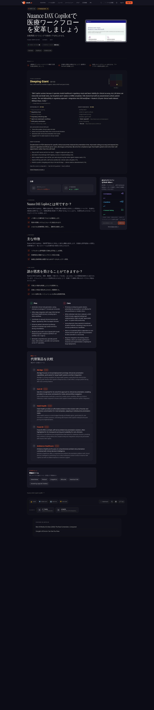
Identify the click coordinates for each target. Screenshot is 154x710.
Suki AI (42, 389)
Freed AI (42, 427)
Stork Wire (43, 2)
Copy (122, 501)
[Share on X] (112, 501)
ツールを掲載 (109, 2)
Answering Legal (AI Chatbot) (39, 483)
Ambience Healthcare (48, 446)
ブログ (77, 2)
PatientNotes (34, 479)
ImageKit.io (53, 479)
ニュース (60, 2)
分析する (121, 223)
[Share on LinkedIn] (115, 501)
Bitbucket (63, 479)
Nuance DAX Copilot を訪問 (35, 493)
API (90, 2)
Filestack (44, 479)
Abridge (42, 370)
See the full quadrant (54, 166)
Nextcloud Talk (74, 479)
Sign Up (129, 2)
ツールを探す (51, 2)
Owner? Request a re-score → (37, 169)
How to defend (65, 166)
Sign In (122, 2)
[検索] (101, 2)
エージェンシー (69, 2)
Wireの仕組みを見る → (113, 226)
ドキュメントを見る (43, 189)
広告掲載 (84, 2)
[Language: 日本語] (116, 2)
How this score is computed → (38, 166)
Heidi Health (44, 406)
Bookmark (105, 501)
